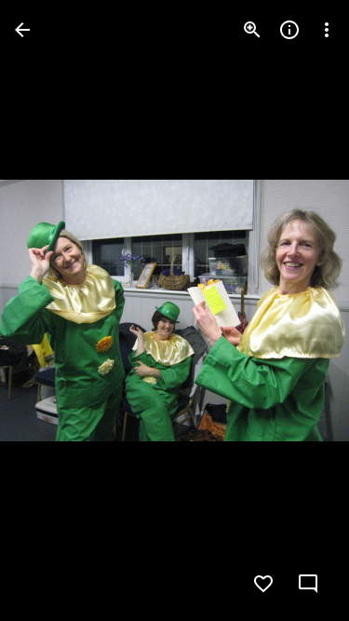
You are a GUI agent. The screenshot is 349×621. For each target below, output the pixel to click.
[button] (52, 311)
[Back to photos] (22, 29)
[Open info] (289, 29)
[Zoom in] (252, 29)
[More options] (326, 29)
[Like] (263, 584)
